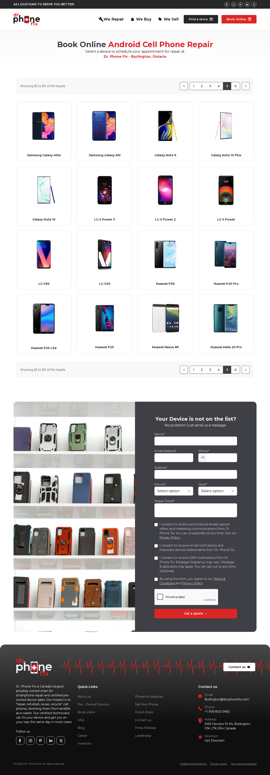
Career (82, 736)
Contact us (239, 667)
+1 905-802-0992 (217, 711)
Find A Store (144, 712)
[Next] (246, 86)
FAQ (81, 720)
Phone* (203, 451)
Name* (159, 434)
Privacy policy (218, 763)
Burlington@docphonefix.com (227, 699)
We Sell (168, 19)
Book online (86, 712)
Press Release (145, 728)
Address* (160, 468)
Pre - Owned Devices (93, 704)
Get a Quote (196, 613)
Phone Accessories (149, 696)
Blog (81, 728)
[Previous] (184, 86)
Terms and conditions (243, 763)
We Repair (111, 19)
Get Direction (214, 740)
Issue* (202, 484)
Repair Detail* (164, 501)
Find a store (201, 19)
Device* (160, 484)
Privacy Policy (169, 537)
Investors (84, 743)
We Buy (141, 19)
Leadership (143, 736)
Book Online (239, 19)
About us (84, 696)
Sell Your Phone (146, 704)
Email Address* (165, 451)
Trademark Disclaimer (193, 763)
